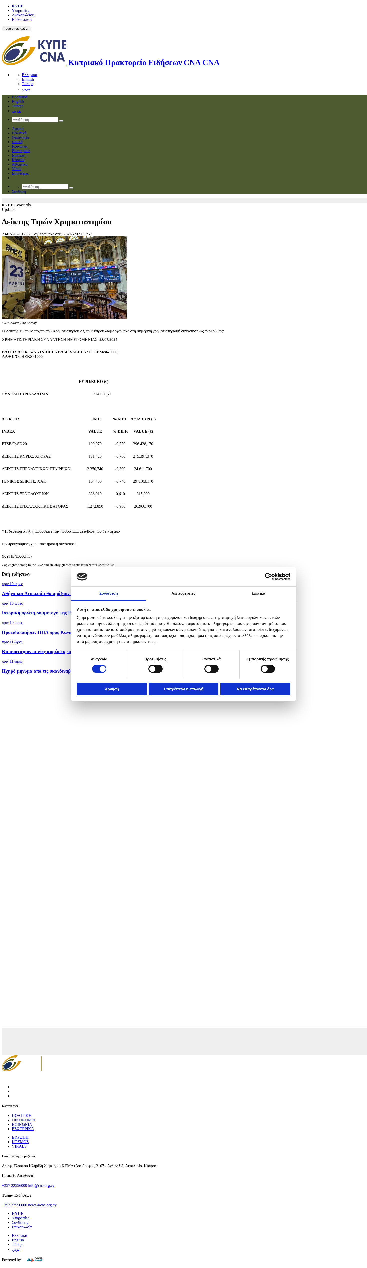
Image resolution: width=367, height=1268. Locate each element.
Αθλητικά (19, 164)
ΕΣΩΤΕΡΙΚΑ (23, 1129)
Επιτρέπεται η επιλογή (183, 689)
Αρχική (18, 128)
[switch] (155, 669)
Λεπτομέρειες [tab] (183, 593)
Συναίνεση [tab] (108, 593)
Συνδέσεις (20, 1222)
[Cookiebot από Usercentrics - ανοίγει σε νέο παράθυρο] (268, 576)
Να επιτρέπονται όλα (255, 689)
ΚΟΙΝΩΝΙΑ (22, 1124)
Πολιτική (19, 133)
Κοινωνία (19, 146)
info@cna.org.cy (41, 1185)
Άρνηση (112, 689)
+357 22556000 (14, 1205)
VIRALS (19, 1146)
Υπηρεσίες (20, 10)
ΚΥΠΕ (17, 6)
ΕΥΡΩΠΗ (20, 1137)
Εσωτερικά (21, 151)
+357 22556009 (14, 1185)
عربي (26, 88)
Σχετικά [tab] (258, 593)
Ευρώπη (18, 155)
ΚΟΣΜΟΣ (20, 1142)
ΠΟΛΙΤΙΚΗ (22, 1115)
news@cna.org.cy (42, 1205)
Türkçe (27, 84)
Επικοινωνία (22, 19)
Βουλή (17, 142)
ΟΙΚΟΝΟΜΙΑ (24, 1120)
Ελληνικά (29, 75)
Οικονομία (20, 137)
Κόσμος (18, 160)
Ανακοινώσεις (23, 15)
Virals (16, 169)
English (28, 79)
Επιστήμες (20, 173)
